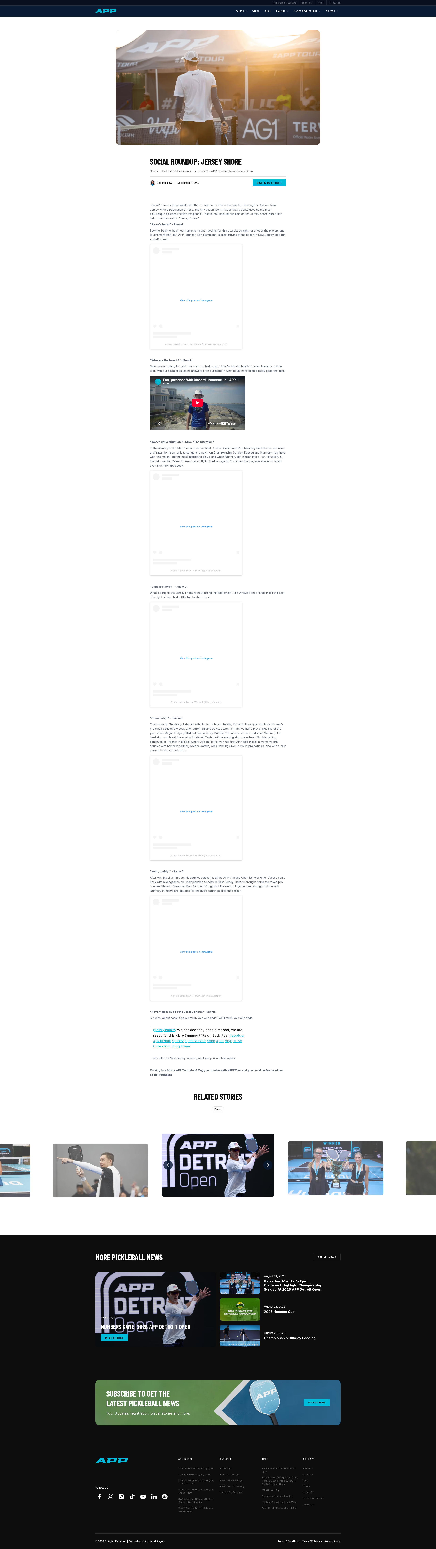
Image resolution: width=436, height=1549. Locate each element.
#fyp (228, 1041)
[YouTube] (143, 1497)
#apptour (237, 1035)
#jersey (178, 1041)
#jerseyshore (195, 1041)
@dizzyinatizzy (164, 1030)
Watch (256, 11)
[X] (110, 1497)
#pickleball (162, 1041)
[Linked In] (154, 1497)
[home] (106, 11)
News (268, 11)
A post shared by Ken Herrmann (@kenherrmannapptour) (196, 344)
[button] (241, 11)
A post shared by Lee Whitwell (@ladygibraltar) (196, 702)
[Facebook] (99, 1497)
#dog (211, 1041)
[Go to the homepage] (111, 1460)
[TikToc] (132, 1497)
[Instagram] (121, 1497)
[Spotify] (165, 1497)
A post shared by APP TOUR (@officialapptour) (196, 570)
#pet (220, 1041)
